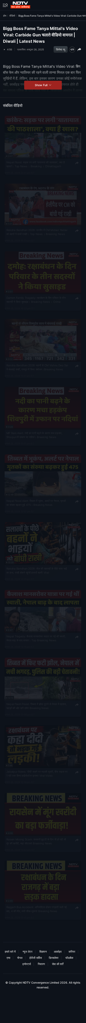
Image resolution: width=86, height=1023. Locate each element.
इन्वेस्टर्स (26, 964)
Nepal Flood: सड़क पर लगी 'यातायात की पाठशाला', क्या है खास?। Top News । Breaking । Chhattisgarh (35, 164)
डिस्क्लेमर (53, 957)
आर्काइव (58, 951)
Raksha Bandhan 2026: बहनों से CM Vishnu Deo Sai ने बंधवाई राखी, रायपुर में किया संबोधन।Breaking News (37, 367)
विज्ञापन (43, 951)
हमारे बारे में (10, 951)
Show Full (41, 85)
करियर (72, 951)
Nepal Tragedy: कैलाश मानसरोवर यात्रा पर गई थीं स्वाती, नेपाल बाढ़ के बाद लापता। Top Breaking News (36, 638)
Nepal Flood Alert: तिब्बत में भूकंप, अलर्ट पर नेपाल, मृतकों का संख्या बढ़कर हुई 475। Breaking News (36, 502)
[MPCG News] (21, 4)
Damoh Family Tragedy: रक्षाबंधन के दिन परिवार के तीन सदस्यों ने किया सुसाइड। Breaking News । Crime (36, 299)
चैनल (19, 957)
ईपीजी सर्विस (35, 957)
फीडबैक (69, 957)
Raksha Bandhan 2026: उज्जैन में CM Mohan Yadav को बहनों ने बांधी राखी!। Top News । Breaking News (37, 232)
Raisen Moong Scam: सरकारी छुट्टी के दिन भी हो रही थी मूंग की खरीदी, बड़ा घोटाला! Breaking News (36, 841)
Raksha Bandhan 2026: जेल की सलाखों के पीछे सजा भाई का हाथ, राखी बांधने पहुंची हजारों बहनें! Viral (36, 570)
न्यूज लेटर (27, 951)
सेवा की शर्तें (57, 964)
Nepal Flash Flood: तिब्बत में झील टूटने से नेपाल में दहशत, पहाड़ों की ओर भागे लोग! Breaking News (36, 706)
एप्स (8, 957)
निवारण (41, 964)
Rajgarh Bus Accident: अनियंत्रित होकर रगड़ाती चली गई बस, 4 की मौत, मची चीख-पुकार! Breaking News (36, 909)
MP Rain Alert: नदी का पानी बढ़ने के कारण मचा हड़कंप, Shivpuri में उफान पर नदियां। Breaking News (34, 435)
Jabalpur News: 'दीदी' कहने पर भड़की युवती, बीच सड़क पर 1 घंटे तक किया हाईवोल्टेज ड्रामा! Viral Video (37, 773)
